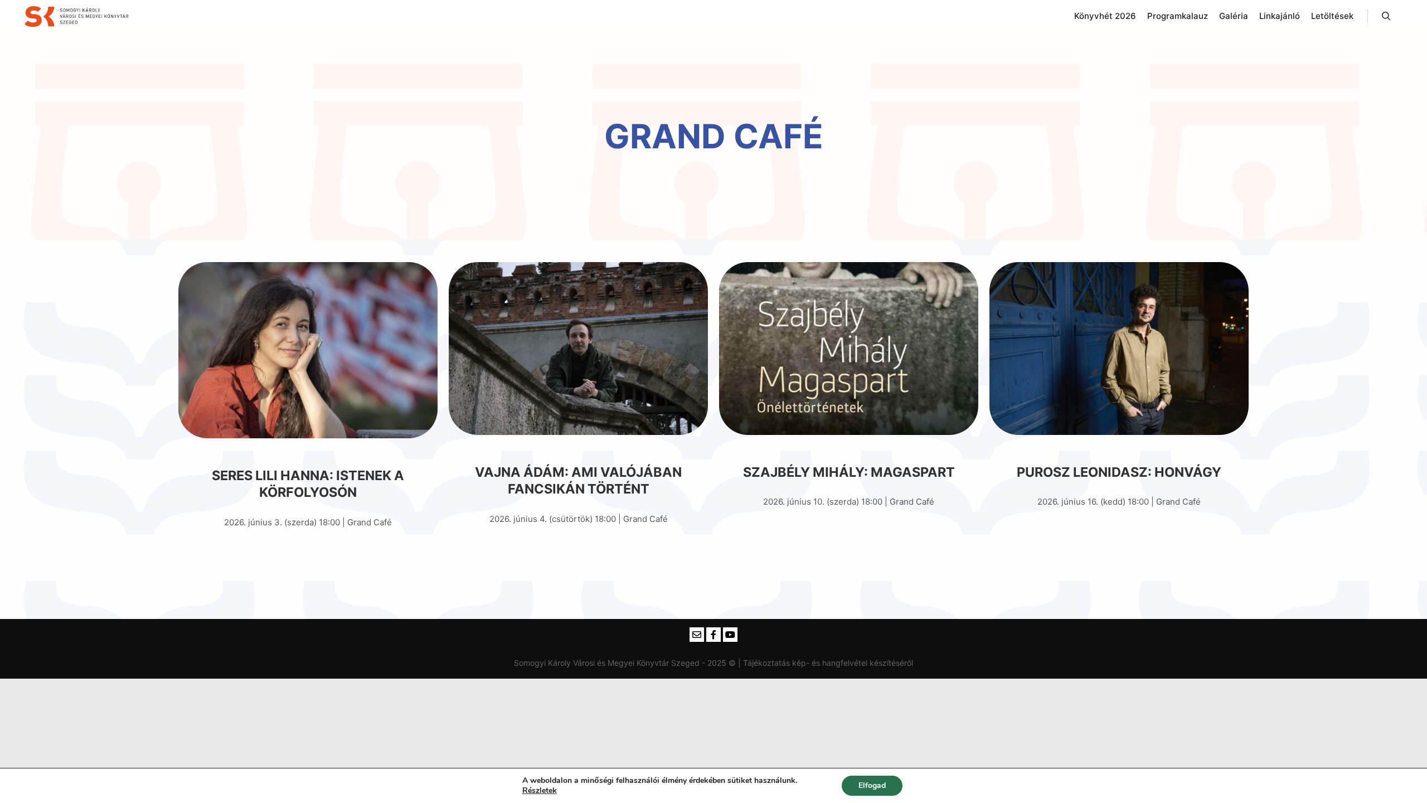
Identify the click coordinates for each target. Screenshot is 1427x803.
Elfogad (872, 785)
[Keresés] (1386, 16)
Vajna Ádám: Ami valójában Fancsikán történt (578, 480)
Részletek (539, 791)
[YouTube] (730, 634)
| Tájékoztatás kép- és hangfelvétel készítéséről (825, 662)
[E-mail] (697, 634)
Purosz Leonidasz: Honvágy (1119, 472)
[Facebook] (713, 634)
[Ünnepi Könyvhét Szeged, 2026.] (78, 16)
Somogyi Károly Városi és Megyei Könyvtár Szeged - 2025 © (626, 662)
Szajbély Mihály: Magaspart (849, 472)
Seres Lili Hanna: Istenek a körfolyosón (308, 484)
